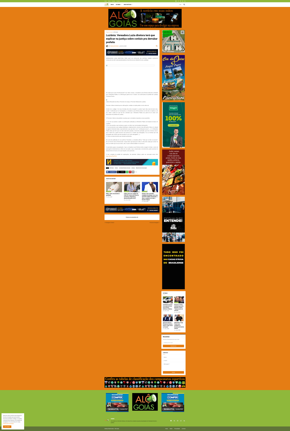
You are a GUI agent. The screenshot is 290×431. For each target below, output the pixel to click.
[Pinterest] (130, 172)
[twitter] (178, 1)
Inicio (112, 4)
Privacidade (177, 428)
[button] (180, 4)
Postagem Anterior (109, 222)
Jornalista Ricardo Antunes (124, 168)
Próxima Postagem (154, 222)
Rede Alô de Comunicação (141, 168)
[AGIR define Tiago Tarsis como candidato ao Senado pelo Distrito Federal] (179, 317)
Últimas (118, 4)
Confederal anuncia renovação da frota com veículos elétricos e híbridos (167, 307)
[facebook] (171, 420)
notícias (133, 168)
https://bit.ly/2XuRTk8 (111, 156)
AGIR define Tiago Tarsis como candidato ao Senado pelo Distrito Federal (179, 325)
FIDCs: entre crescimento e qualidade (113, 194)
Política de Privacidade (8, 423)
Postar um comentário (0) (132, 217)
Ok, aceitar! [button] (7, 426)
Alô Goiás (115, 32)
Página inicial (109, 32)
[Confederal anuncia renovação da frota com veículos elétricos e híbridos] (168, 299)
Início (106, 1)
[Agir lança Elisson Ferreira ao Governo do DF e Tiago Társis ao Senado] (168, 317)
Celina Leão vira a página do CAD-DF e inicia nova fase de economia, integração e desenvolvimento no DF (131, 196)
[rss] (185, 1)
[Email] (133, 172)
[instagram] (180, 1)
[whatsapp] (182, 1)
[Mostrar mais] (136, 172)
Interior (116, 168)
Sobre (109, 1)
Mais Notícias (127, 4)
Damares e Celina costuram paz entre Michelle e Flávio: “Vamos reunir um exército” (179, 307)
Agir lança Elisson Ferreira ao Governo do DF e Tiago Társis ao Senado (168, 325)
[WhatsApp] (127, 172)
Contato (113, 1)
